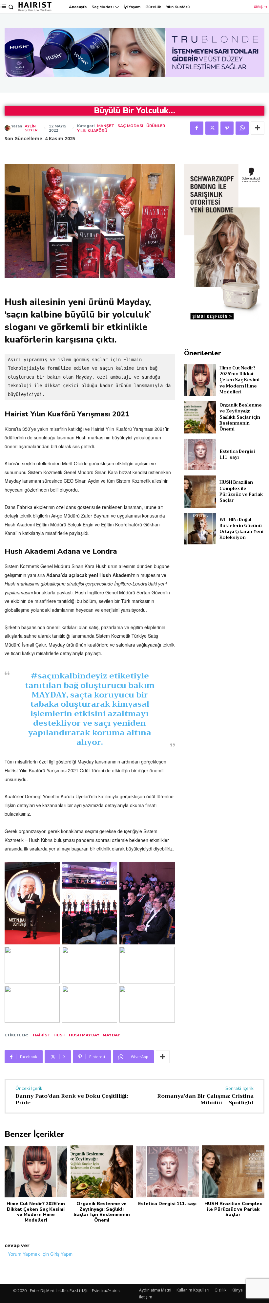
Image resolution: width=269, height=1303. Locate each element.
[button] (11, 7)
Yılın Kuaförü (92, 131)
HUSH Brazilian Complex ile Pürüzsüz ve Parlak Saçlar (241, 491)
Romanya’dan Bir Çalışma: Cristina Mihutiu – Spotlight (205, 1099)
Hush (59, 1035)
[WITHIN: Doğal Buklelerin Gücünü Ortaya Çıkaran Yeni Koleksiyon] (200, 529)
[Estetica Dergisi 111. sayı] (200, 454)
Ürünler (155, 126)
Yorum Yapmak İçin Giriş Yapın (40, 1254)
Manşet (105, 126)
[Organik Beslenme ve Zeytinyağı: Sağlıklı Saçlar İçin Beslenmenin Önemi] (200, 417)
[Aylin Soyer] (8, 128)
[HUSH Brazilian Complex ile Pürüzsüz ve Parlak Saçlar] (200, 491)
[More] (257, 128)
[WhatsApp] (242, 128)
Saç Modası (130, 126)
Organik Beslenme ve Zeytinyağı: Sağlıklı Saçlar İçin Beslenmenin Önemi (240, 417)
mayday (111, 1035)
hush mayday (84, 1035)
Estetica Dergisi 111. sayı (237, 454)
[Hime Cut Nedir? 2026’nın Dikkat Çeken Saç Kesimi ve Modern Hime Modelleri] (200, 380)
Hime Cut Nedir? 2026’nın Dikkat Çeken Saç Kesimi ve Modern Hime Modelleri (239, 380)
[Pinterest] (227, 128)
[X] (211, 128)
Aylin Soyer (31, 128)
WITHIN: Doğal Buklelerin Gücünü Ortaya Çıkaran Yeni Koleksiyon (241, 528)
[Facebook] (196, 128)
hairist (41, 1035)
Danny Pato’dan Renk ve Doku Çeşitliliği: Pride (71, 1099)
